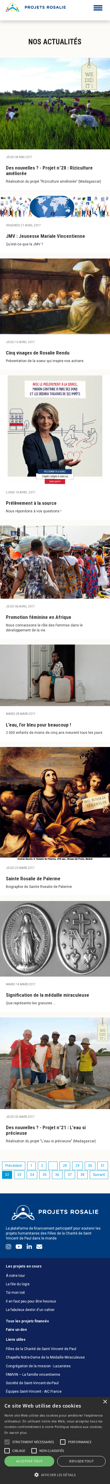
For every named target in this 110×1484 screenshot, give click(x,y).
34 (32, 1175)
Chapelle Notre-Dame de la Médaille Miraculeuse (45, 1357)
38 (82, 1175)
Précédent (13, 1166)
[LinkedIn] (30, 1247)
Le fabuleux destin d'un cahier (30, 1310)
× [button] (105, 1402)
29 (77, 1166)
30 (90, 1166)
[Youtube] (20, 1247)
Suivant (99, 1175)
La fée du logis (18, 1284)
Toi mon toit (15, 1293)
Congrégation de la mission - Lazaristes (38, 1366)
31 (103, 1166)
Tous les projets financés (27, 1321)
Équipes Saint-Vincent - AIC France (34, 1391)
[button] (55, 1474)
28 (65, 1166)
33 (19, 1175)
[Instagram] (9, 1247)
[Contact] (39, 1247)
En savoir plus (15, 1432)
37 (70, 1175)
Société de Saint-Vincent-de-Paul (32, 1383)
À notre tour (15, 1276)
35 (45, 1175)
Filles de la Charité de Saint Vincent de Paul (41, 1349)
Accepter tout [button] (29, 1461)
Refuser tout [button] (81, 1461)
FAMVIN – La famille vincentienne (33, 1375)
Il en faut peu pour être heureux (31, 1301)
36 (57, 1175)
